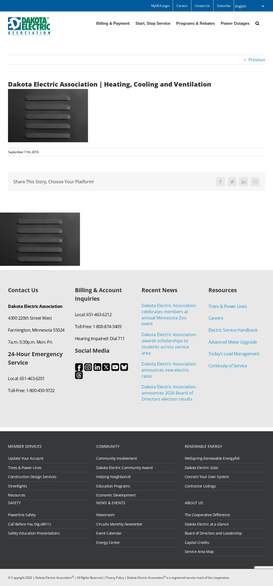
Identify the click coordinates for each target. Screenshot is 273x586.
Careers (215, 318)
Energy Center (108, 542)
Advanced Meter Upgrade (232, 342)
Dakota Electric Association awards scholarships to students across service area (169, 344)
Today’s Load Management (233, 354)
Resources (16, 495)
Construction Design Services (32, 477)
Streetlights (17, 486)
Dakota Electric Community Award (124, 468)
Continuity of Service (227, 366)
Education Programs (113, 486)
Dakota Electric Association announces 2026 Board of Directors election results (169, 393)
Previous (256, 60)
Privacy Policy (115, 577)
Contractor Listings (200, 486)
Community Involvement (116, 458)
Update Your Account (25, 458)
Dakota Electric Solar (202, 468)
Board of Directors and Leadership (213, 533)
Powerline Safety (21, 515)
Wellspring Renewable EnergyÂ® (212, 458)
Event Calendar (109, 533)
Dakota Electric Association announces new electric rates (169, 370)
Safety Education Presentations (33, 533)
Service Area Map (199, 552)
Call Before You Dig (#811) (29, 524)
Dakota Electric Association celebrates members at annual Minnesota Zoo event (169, 315)
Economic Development (115, 495)
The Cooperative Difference (207, 515)
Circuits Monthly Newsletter (119, 524)
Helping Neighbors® (113, 477)
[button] (257, 23)
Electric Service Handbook (233, 330)
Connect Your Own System (207, 477)
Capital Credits (197, 542)
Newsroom (105, 515)
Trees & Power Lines (227, 306)
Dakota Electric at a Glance (207, 524)
